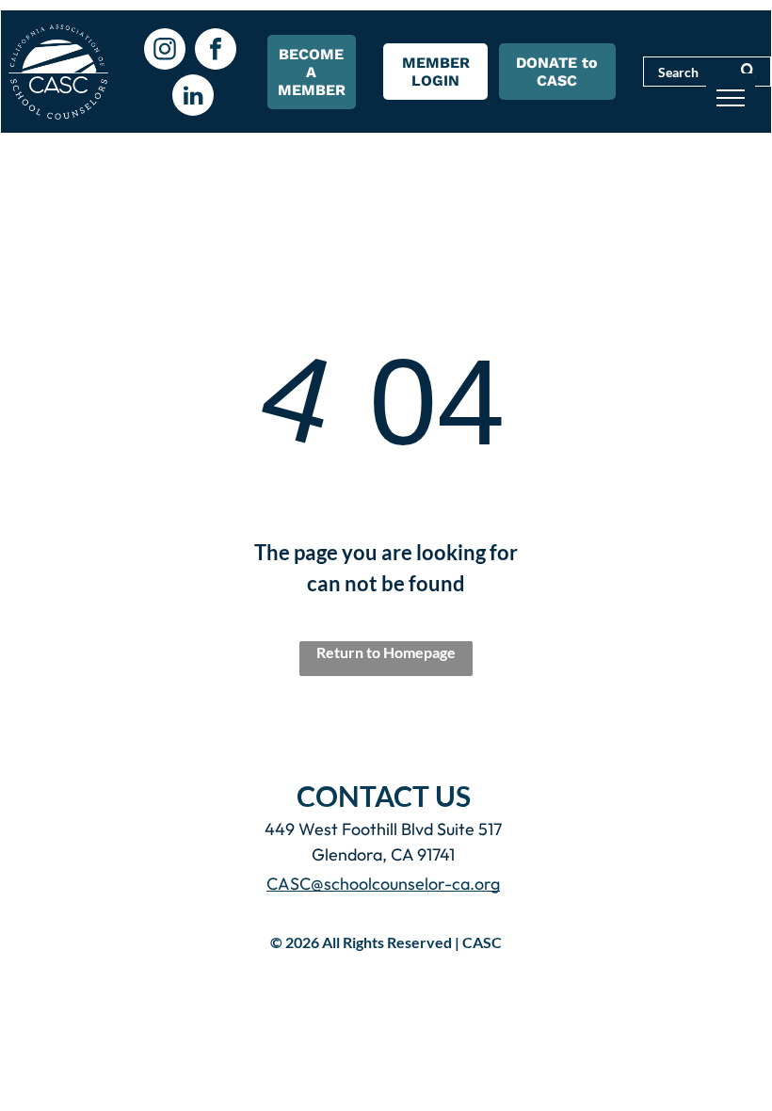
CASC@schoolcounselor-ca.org (383, 883)
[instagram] (164, 51)
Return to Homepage (386, 652)
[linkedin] (193, 97)
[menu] (730, 97)
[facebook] (215, 51)
